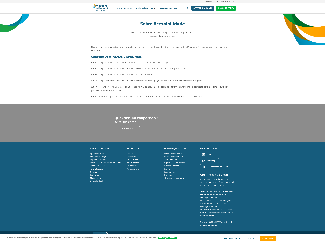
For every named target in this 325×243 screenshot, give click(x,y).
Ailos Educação (96, 169)
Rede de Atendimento (173, 153)
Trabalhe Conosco (97, 166)
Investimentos (133, 163)
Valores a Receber (171, 166)
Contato (167, 169)
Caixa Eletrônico (170, 159)
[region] (162, 238)
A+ (234, 2)
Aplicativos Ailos (97, 153)
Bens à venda (96, 175)
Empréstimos (132, 159)
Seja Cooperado (125, 128)
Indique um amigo (98, 156)
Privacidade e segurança (174, 178)
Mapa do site (95, 178)
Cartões (130, 153)
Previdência (132, 166)
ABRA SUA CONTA (226, 8)
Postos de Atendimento (173, 156)
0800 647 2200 (217, 175)
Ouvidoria (168, 175)
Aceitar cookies (268, 238)
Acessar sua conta (202, 8)
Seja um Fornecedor (98, 159)
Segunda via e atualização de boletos (106, 163)
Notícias (93, 172)
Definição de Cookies (231, 238)
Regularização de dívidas (174, 163)
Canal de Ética (170, 172)
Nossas (124, 8)
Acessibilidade (208, 2)
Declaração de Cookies (167, 238)
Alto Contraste (223, 2)
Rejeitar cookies (249, 238)
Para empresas (133, 169)
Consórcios (131, 156)
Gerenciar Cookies (97, 181)
